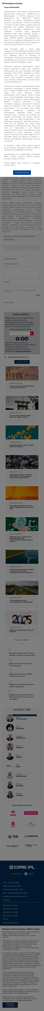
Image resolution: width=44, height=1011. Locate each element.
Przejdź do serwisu (22, 172)
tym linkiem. (27, 44)
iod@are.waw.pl (34, 134)
